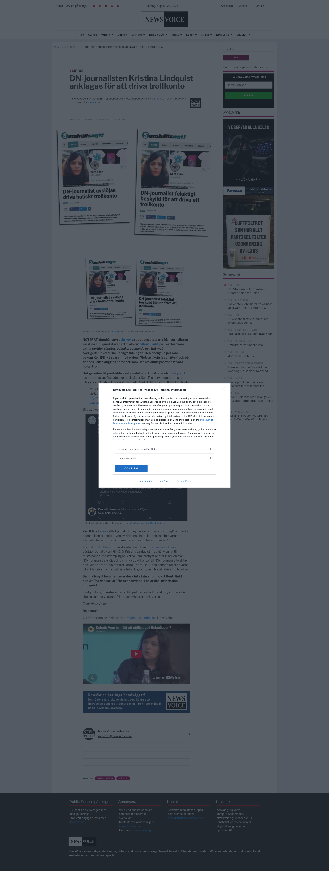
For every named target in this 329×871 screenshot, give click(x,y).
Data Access (164, 481)
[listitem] (164, 449)
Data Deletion (145, 481)
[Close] (224, 390)
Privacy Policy (183, 481)
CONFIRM (131, 468)
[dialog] (164, 435)
